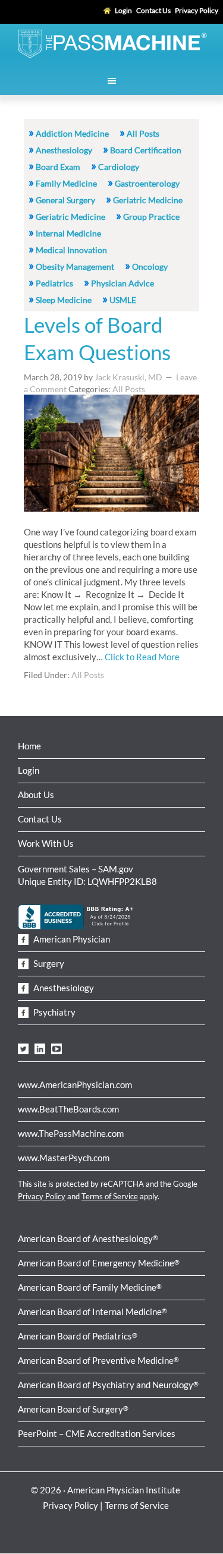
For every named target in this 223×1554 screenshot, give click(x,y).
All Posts (143, 133)
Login (28, 770)
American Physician (71, 939)
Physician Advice (122, 283)
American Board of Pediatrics (77, 1336)
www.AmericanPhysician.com (75, 1084)
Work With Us (46, 843)
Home (29, 745)
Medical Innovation (71, 250)
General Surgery (65, 200)
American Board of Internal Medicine (92, 1311)
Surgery (48, 963)
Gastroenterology (147, 183)
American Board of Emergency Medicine (99, 1262)
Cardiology (118, 167)
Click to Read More (142, 656)
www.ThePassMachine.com (71, 1133)
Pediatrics (54, 283)
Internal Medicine (68, 233)
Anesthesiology (64, 150)
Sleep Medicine (64, 300)
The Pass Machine (111, 43)
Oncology (150, 266)
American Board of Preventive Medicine (98, 1360)
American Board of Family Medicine (90, 1287)
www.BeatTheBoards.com (68, 1109)
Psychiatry (54, 1012)
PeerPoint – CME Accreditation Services (96, 1433)
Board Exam (58, 167)
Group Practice (151, 217)
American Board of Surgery (73, 1409)
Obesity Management (75, 266)
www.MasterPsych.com (63, 1157)
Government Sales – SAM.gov (75, 868)
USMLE (122, 300)
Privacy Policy (41, 1196)
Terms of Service (109, 1196)
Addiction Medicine (72, 133)
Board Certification (145, 150)
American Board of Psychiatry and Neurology (108, 1384)
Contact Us (40, 819)
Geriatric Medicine (148, 200)
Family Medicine (66, 183)
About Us (36, 794)
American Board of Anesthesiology (88, 1238)
